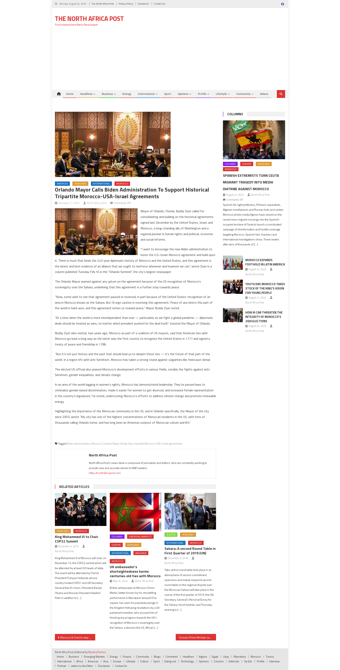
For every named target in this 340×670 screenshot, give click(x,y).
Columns (117, 536)
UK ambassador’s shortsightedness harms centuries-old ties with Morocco (135, 571)
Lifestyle (221, 94)
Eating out (170, 661)
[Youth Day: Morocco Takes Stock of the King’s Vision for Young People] (233, 287)
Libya (226, 657)
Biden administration (78, 444)
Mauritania (240, 657)
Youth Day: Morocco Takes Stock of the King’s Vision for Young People (265, 288)
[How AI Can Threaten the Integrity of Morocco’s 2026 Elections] (233, 315)
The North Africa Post (102, 4)
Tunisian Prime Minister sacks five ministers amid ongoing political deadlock (197, 637)
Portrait (61, 666)
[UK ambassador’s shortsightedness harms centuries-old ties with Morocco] (135, 512)
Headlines (86, 94)
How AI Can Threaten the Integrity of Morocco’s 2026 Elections (264, 316)
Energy (126, 94)
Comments (171, 657)
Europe (116, 545)
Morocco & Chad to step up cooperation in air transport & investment (77, 637)
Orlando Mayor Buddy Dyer (118, 444)
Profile (202, 94)
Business (107, 94)
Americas (62, 183)
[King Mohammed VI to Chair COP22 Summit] (80, 509)
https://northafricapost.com (105, 473)
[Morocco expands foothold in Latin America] (233, 263)
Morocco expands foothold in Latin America (265, 262)
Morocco (122, 183)
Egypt (215, 657)
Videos (264, 94)
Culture (144, 661)
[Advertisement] (170, 60)
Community (243, 94)
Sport (167, 94)
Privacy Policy (126, 4)
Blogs (157, 657)
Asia (105, 661)
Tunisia (270, 657)
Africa (79, 661)
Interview (274, 661)
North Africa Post (97, 203)
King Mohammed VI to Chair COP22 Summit (76, 539)
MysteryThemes (97, 652)
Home (69, 94)
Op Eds (248, 661)
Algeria (171, 534)
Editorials (234, 661)
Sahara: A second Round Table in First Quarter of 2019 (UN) (190, 551)
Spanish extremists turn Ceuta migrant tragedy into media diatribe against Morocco (251, 182)
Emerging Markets (140, 536)
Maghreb (140, 553)
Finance (127, 657)
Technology (187, 661)
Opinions (183, 94)
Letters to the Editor (82, 666)
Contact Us (159, 4)
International (146, 94)
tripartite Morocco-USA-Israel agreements (158, 444)
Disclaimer (143, 4)
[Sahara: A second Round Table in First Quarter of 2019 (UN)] (190, 511)
